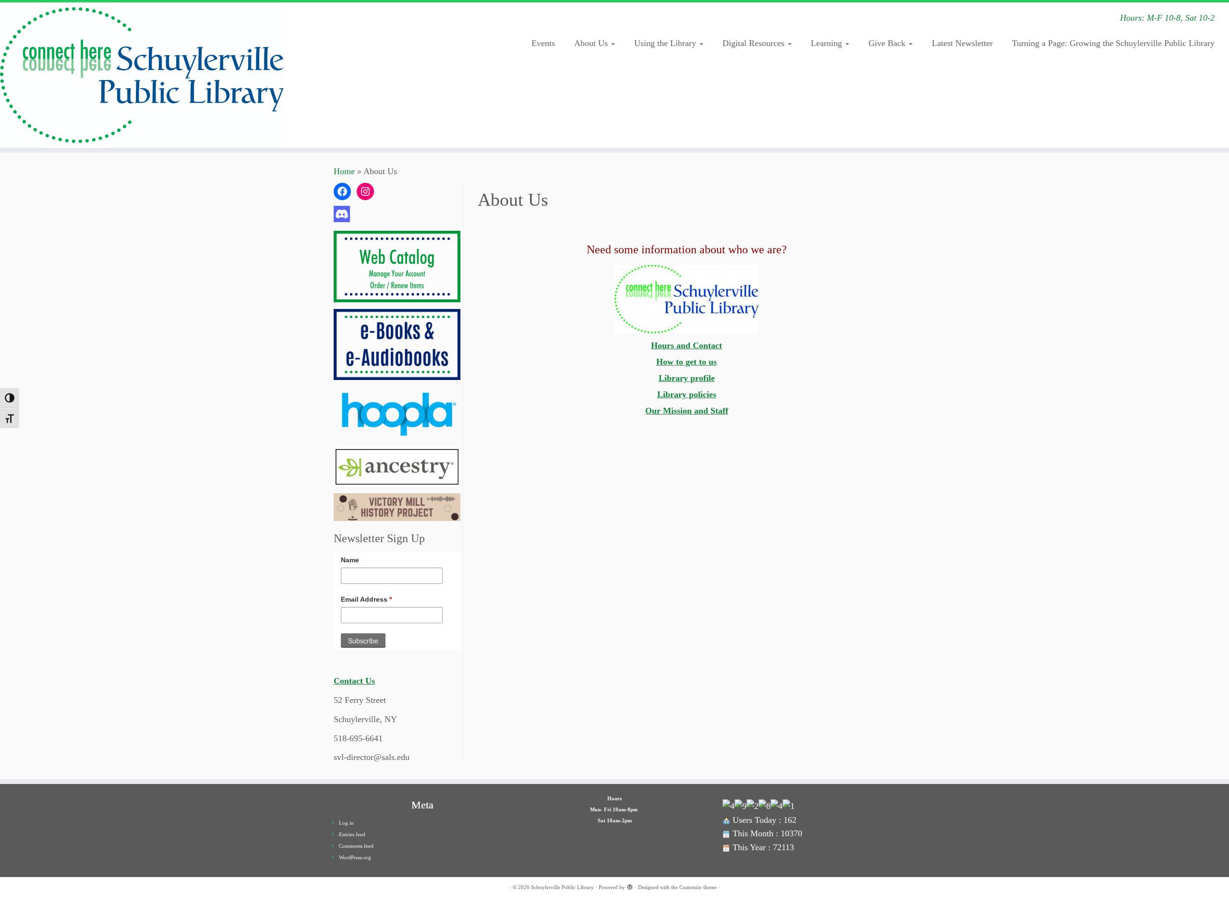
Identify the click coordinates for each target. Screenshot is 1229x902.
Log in (346, 823)
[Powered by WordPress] (630, 885)
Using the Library (666, 43)
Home (344, 171)
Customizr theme (698, 887)
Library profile (687, 378)
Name (350, 560)
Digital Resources (755, 43)
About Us (592, 43)
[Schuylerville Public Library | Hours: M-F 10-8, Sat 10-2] (142, 75)
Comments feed (356, 846)
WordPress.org (355, 857)
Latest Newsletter (962, 43)
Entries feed (352, 834)
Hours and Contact (686, 345)
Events (543, 43)
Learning (827, 43)
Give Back (888, 43)
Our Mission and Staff (686, 410)
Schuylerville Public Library (562, 887)
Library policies (686, 394)
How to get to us (686, 362)
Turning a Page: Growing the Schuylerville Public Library (1113, 43)
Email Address (366, 599)
